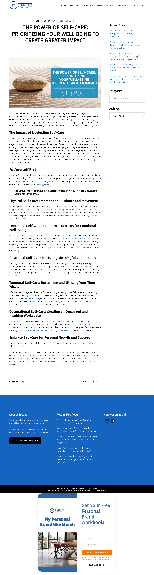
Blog (22, 381)
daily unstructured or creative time (71, 301)
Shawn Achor (47, 238)
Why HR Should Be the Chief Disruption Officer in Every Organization (122, 33)
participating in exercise (63, 209)
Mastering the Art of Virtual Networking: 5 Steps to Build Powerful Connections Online (126, 45)
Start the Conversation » (25, 441)
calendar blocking (32, 298)
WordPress (95, 490)
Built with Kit (96, 565)
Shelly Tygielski (42, 184)
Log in (103, 490)
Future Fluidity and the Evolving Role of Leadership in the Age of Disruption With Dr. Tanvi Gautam (127, 79)
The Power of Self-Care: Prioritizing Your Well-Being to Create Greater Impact (55, 34)
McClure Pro (67, 490)
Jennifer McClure (78, 488)
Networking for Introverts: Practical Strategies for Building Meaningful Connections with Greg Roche (125, 56)
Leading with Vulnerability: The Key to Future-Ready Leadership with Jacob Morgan (126, 67)
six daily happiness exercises (74, 238)
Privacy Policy (91, 488)
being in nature (41, 209)
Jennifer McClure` (20, 5)
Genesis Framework (82, 490)
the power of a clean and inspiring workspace (46, 330)
